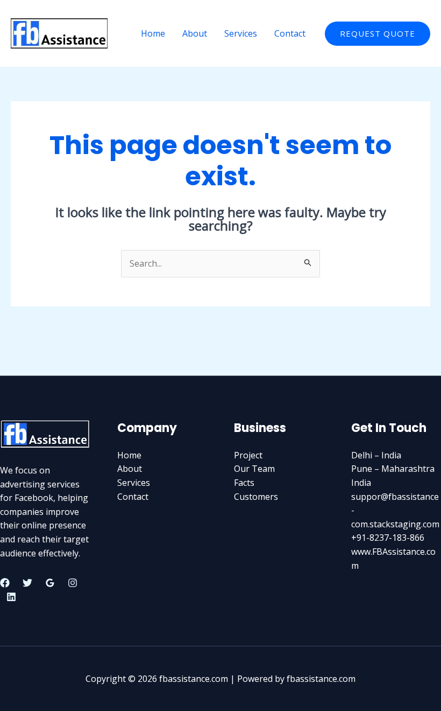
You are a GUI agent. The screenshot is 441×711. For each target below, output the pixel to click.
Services (240, 33)
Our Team (254, 469)
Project (248, 455)
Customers (256, 497)
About (194, 33)
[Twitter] (27, 583)
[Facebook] (5, 583)
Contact (289, 33)
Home (153, 33)
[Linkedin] (11, 597)
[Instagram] (72, 583)
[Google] (50, 583)
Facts (244, 483)
